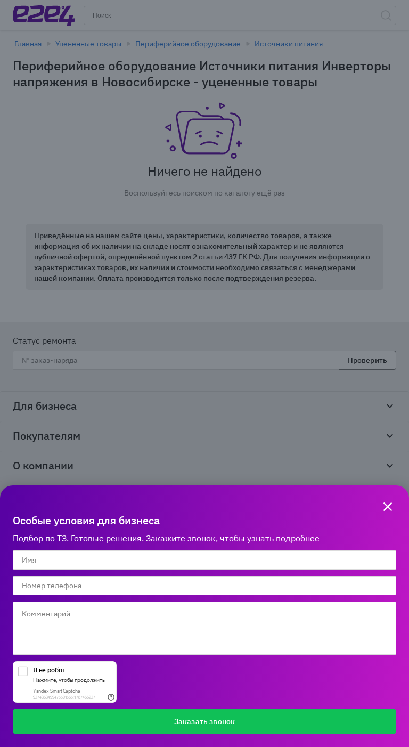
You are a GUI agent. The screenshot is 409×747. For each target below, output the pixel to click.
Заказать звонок (204, 721)
